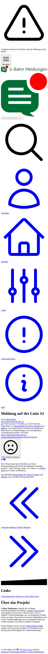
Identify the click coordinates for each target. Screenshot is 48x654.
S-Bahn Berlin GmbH (34, 626)
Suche (36, 596)
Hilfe (32, 596)
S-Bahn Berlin (10, 419)
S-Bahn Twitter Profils (35, 611)
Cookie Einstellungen (35, 652)
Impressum (5, 652)
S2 (2, 424)
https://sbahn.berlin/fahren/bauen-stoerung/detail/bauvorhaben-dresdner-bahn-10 (19, 436)
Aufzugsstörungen (8, 596)
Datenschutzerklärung (18, 652)
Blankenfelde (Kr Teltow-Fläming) (27, 426)
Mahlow (4, 428)
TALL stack (27, 650)
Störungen (20, 596)
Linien (26, 596)
